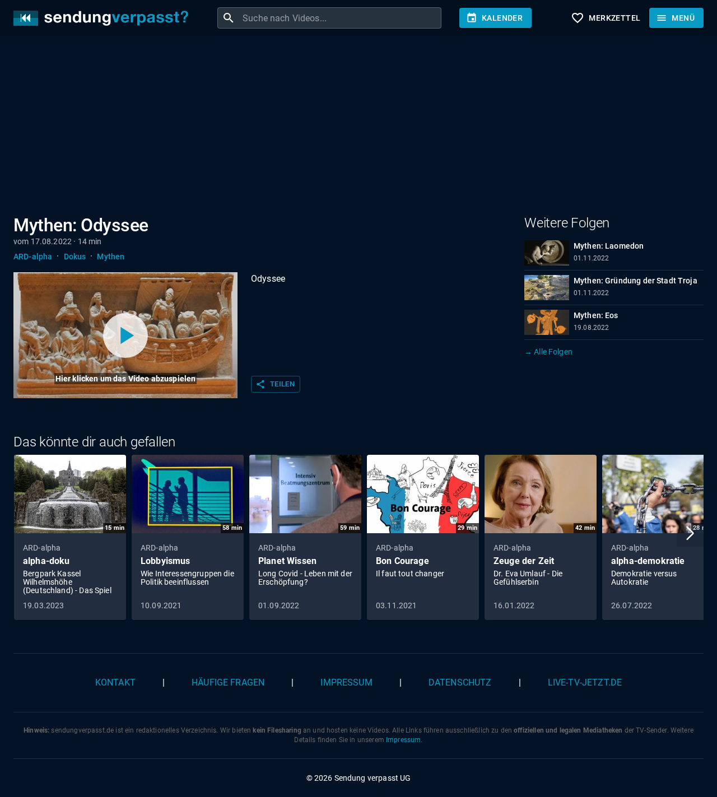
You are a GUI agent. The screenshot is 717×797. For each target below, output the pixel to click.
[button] (690, 533)
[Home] (103, 18)
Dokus (75, 256)
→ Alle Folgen (548, 351)
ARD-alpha (32, 256)
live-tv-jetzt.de (585, 682)
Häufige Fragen (228, 682)
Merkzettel (605, 18)
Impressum (346, 682)
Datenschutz (460, 682)
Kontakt (115, 682)
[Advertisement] (349, 127)
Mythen (110, 256)
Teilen (275, 384)
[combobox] (340, 18)
